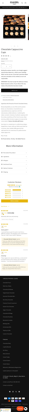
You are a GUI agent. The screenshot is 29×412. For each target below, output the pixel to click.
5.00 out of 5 (18, 185)
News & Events (6, 353)
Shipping (2, 60)
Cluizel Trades (6, 357)
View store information (8, 99)
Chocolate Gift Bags (7, 313)
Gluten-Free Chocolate (8, 306)
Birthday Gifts (6, 323)
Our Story (5, 350)
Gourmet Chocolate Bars (9, 296)
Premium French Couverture (10, 303)
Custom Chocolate (7, 334)
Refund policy (25, 404)
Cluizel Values (6, 364)
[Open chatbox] (26, 409)
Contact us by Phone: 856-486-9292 (11, 382)
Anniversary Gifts (7, 327)
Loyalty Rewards (7, 347)
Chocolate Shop (7, 343)
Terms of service (15, 406)
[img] (4, 210)
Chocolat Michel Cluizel (8, 404)
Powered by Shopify (17, 404)
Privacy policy (7, 406)
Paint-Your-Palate (7, 286)
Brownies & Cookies (7, 320)
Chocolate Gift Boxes (8, 289)
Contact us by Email (7, 385)
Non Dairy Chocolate (8, 299)
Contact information (15, 408)
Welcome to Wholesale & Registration (12, 367)
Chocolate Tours (7, 282)
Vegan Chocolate (7, 310)
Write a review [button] (14, 201)
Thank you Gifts (6, 330)
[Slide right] (17, 46)
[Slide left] (11, 46)
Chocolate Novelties (8, 317)
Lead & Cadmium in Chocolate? (10, 370)
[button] (3, 3)
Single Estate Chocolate (8, 293)
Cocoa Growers (6, 360)
